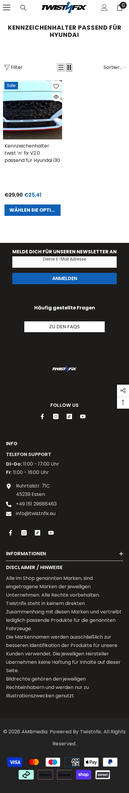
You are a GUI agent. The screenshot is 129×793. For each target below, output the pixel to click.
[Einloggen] (104, 7)
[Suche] (23, 7)
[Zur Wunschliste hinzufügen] (56, 86)
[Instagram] (55, 416)
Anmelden (64, 278)
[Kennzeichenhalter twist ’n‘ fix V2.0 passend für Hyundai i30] (32, 109)
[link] (64, 368)
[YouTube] (82, 416)
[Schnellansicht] (56, 96)
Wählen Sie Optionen (35, 210)
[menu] (6, 7)
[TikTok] (69, 416)
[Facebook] (42, 416)
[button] (61, 67)
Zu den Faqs (64, 326)
